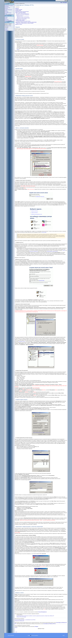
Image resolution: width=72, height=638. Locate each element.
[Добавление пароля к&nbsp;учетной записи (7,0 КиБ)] (41, 276)
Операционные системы (9, 5)
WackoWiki (12, 635)
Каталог (6, 18)
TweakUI (63, 250)
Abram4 (16, 627)
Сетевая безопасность (8, 9)
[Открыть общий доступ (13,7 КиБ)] (41, 423)
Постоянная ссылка (8, 25)
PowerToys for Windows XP (33, 251)
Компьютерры (44, 232)
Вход (61, 2)
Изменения (6, 19)
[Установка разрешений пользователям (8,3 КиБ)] (41, 487)
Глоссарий (6, 11)
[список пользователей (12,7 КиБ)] (41, 218)
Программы (7, 6)
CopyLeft (29, 635)
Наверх (64, 635)
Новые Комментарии (8, 20)
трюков (18, 49)
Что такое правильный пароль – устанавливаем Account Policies (25, 619)
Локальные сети (7, 7)
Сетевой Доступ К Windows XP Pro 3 (49, 623)
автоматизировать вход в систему (52, 251)
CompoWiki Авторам (8, 12)
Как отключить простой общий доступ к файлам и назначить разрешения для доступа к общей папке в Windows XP (35, 615)
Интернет (6, 8)
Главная (6, 17)
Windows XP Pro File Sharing (21, 616)
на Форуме (36, 626)
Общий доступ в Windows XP (19, 620)
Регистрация (65, 2)
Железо (6, 10)
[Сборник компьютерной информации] (9, 1)
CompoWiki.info (36, 635)
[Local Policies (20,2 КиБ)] (41, 324)
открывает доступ (22, 341)
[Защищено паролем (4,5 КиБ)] (41, 293)
